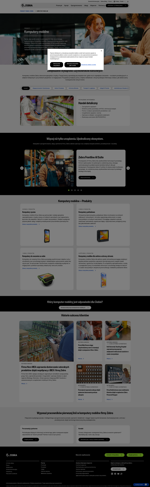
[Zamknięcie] (101, 51)
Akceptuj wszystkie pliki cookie (72, 64)
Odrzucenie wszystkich (56, 64)
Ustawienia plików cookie (88, 64)
